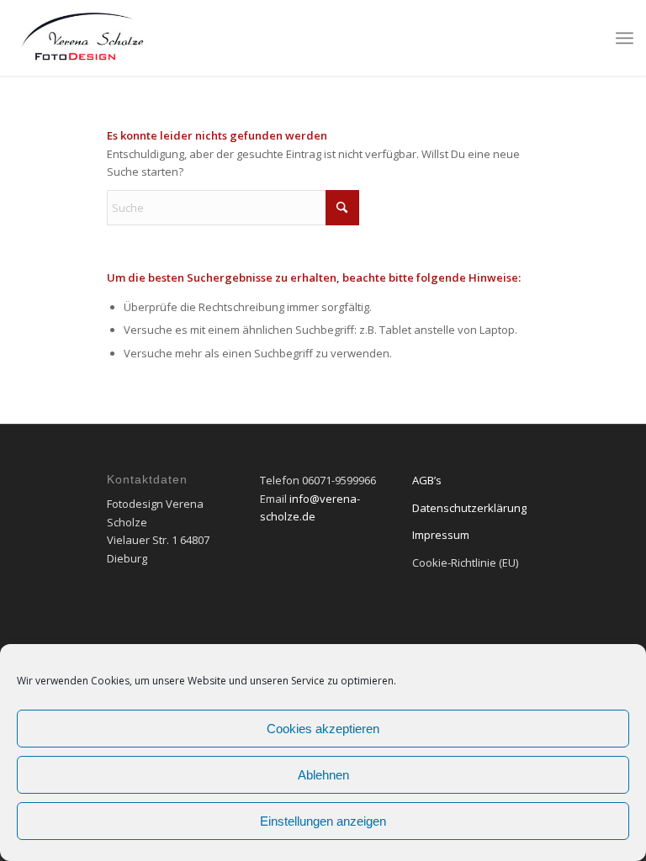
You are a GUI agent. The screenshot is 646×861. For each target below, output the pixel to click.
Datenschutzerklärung (469, 507)
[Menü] (624, 38)
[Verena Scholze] (82, 38)
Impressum (440, 534)
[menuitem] (624, 38)
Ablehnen (323, 775)
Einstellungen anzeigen (323, 821)
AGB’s (427, 480)
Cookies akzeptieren (323, 728)
